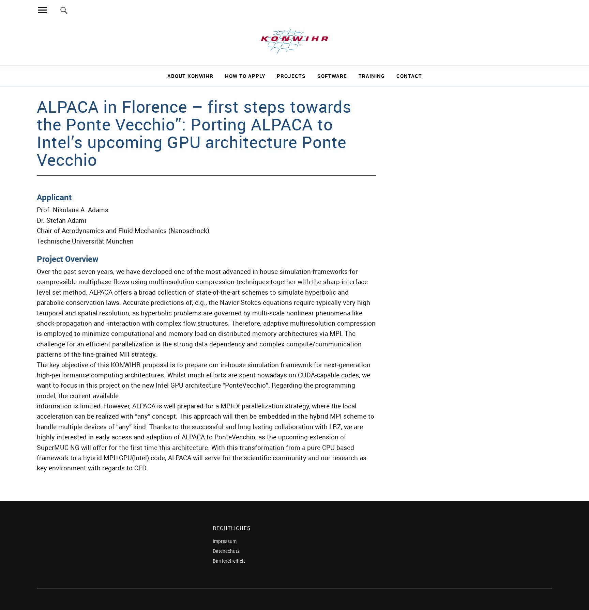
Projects (291, 76)
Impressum (225, 541)
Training (372, 76)
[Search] (64, 10)
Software (332, 76)
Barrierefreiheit (229, 561)
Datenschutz (226, 551)
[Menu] (42, 10)
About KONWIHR (190, 76)
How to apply (245, 76)
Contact (409, 76)
